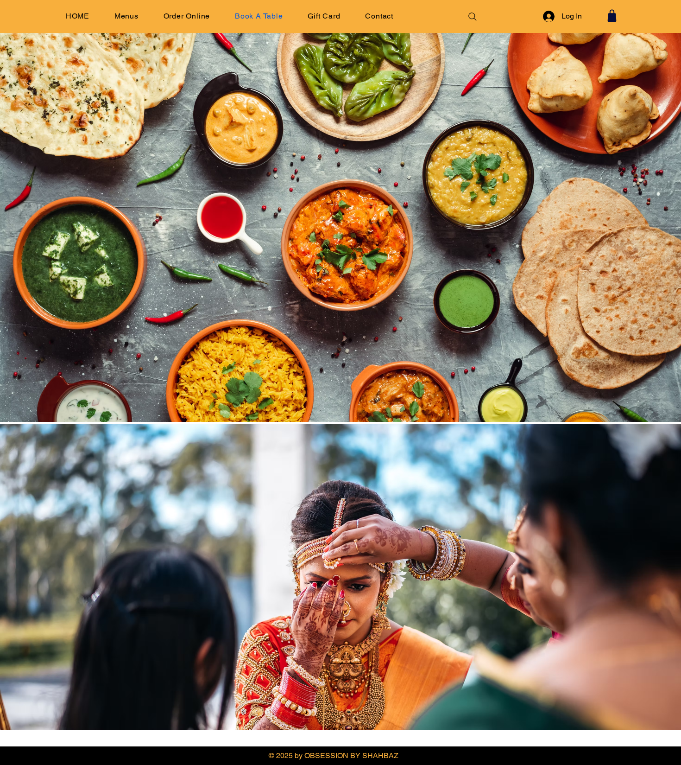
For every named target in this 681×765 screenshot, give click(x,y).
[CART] (612, 16)
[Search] (472, 16)
